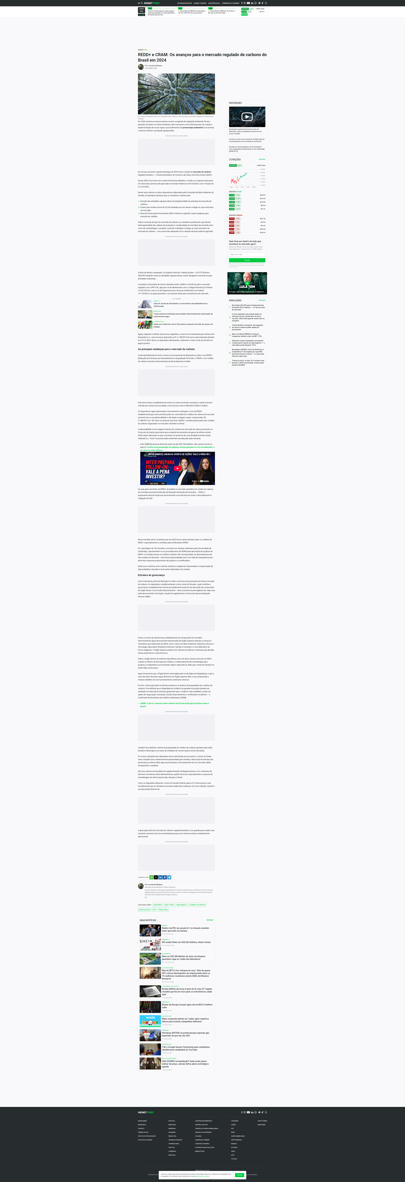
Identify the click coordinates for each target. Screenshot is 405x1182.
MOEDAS (234, 1143)
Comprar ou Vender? (230, 3)
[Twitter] (266, 3)
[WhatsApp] (255, 3)
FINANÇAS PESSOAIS (175, 1140)
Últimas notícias (184, 3)
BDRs (233, 1132)
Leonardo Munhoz (155, 66)
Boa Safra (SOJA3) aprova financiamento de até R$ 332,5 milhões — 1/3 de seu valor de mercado (248, 307)
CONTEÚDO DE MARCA (202, 1143)
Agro (142, 50)
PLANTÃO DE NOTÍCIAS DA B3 (204, 1147)
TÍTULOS (234, 1159)
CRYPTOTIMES (262, 1121)
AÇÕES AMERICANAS (238, 1136)
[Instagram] (245, 3)
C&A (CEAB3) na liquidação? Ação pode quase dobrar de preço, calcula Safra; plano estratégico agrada (185, 1064)
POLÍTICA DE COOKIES (145, 1140)
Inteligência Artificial (170, 986)
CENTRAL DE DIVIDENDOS (203, 1132)
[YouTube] (248, 3)
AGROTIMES (261, 1124)
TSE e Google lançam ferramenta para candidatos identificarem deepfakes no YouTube (186, 1048)
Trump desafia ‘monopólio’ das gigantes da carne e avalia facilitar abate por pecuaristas (247, 327)
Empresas (165, 939)
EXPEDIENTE (142, 1124)
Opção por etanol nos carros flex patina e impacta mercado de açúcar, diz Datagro (183, 325)
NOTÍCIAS (172, 1121)
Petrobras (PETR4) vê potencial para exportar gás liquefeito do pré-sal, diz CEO (185, 1034)
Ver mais (262, 300)
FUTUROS (234, 1147)
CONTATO (141, 1128)
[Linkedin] (252, 3)
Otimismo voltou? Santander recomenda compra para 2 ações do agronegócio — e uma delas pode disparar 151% (248, 343)
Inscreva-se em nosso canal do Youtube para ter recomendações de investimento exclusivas (247, 140)
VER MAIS (262, 159)
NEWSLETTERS (199, 1151)
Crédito (156, 301)
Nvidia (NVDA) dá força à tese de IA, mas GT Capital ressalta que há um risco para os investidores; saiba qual (187, 992)
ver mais (141, 15)
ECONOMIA (172, 1132)
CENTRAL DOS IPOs (201, 1124)
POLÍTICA (172, 1147)
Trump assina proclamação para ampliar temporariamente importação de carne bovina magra (183, 315)
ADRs (233, 1151)
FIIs (232, 1128)
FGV (154, 910)
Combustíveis (158, 321)
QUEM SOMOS (142, 1121)
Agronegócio (182, 905)
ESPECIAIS (172, 1155)
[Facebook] (241, 3)
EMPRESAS (172, 1128)
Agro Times (169, 905)
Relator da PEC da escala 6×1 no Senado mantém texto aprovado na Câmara (185, 929)
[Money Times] (152, 3)
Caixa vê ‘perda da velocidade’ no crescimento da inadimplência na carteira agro (180, 304)
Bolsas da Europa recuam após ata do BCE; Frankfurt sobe (187, 1006)
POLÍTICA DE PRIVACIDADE (146, 1136)
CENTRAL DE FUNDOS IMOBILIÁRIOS (206, 1128)
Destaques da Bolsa (169, 1058)
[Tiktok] (263, 3)
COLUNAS (198, 1136)
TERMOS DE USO (143, 1132)
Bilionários (166, 953)
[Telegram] (259, 3)
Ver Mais (210, 920)
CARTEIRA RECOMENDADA (203, 1121)
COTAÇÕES (234, 1121)
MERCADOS (172, 1124)
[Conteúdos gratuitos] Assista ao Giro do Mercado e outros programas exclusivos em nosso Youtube (245, 131)
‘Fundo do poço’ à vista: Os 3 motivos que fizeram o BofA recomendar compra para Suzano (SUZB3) (248, 363)
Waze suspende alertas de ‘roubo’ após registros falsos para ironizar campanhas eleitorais (185, 1020)
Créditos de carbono (197, 905)
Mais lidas (235, 300)
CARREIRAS (172, 1151)
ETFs (232, 1155)
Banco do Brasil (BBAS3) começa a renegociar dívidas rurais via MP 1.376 (247, 335)
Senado (164, 925)
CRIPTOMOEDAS (236, 1140)
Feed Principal (144, 910)
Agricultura (157, 905)
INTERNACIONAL (174, 1143)
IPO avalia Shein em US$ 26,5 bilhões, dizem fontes (186, 942)
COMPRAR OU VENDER (202, 1140)
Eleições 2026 (214, 3)
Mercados (157, 311)
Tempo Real (163, 910)
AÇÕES (233, 1124)
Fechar (239, 1175)
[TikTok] (263, 1112)
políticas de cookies (202, 1176)
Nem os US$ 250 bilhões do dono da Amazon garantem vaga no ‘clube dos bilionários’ (183, 957)
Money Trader (200, 3)
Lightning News (167, 968)
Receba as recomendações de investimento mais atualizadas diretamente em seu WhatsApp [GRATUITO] (247, 149)
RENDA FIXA (172, 1136)
